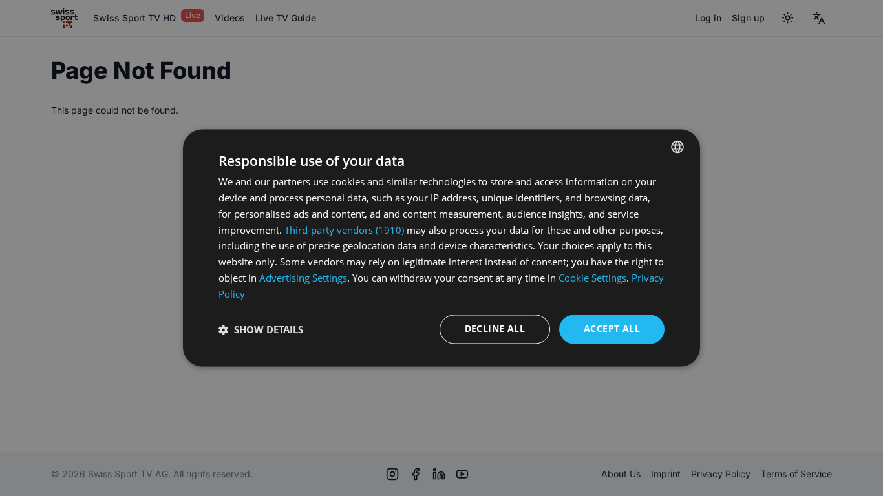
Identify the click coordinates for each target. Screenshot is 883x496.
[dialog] (441, 247)
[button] (260, 329)
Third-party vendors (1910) (344, 229)
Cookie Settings (592, 277)
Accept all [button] (612, 329)
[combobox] (677, 146)
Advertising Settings (303, 277)
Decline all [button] (495, 329)
